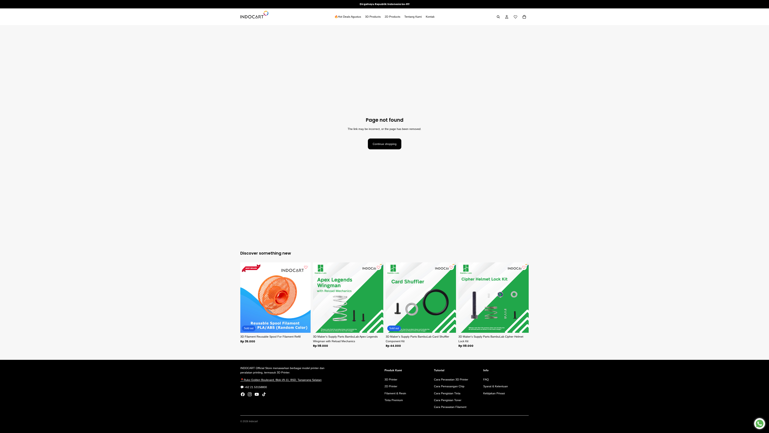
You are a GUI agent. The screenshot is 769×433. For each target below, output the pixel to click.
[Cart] (524, 16)
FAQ (486, 379)
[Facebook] (242, 394)
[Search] (498, 16)
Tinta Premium (393, 400)
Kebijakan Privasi (494, 393)
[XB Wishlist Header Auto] (515, 16)
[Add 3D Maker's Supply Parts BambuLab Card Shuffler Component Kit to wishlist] (451, 267)
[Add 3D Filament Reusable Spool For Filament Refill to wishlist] (306, 267)
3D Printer (390, 379)
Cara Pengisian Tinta (447, 393)
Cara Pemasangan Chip (449, 386)
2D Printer (390, 386)
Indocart (253, 421)
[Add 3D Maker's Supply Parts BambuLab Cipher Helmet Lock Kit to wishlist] (524, 267)
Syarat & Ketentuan (495, 386)
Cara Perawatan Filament (450, 407)
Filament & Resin (395, 393)
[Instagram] (249, 394)
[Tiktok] (264, 394)
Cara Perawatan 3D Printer (451, 379)
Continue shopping (385, 144)
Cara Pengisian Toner (447, 400)
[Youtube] (256, 394)
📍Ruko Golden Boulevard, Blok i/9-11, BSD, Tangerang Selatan (281, 379)
